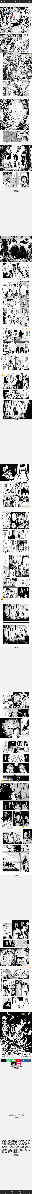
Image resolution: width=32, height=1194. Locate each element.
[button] (3, 1060)
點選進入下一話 (15, 1115)
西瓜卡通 (21, 1140)
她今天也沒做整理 (12, 1150)
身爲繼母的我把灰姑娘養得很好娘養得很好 (15, 1142)
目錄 (29, 1)
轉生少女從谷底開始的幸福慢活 (21, 1147)
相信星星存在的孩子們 (13, 1145)
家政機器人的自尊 (19, 1149)
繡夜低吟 (24, 1143)
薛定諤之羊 (8, 1147)
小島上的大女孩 (22, 1150)
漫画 (9, 1140)
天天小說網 (15, 1140)
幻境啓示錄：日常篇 (15, 1143)
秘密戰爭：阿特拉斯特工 (12, 1152)
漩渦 (26, 1149)
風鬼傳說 (6, 1146)
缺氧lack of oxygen (7, 1149)
